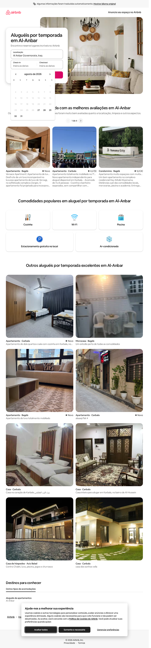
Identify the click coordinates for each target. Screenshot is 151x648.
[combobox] (37, 55)
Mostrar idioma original (104, 4)
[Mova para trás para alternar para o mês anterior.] (16, 74)
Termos (81, 643)
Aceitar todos (40, 629)
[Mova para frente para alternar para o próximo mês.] (50, 74)
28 (44, 110)
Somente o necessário (74, 629)
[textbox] (24, 66)
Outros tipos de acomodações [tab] (21, 589)
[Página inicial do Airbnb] (13, 12)
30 (15, 116)
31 (21, 116)
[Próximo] (80, 120)
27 (38, 110)
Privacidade (69, 643)
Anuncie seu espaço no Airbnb (124, 12)
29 (50, 110)
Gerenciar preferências (108, 629)
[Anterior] (68, 120)
